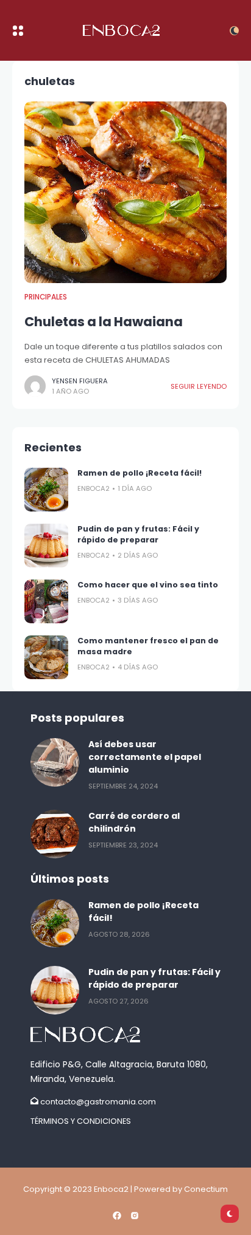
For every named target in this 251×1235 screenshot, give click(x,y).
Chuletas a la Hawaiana (103, 321)
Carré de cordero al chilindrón (134, 822)
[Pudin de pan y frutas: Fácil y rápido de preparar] (46, 545)
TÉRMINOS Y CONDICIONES (80, 1121)
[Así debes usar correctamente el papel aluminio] (54, 762)
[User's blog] (125, 1034)
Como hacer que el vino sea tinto (147, 585)
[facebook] (117, 1215)
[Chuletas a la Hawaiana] (125, 192)
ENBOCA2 (93, 488)
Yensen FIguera (80, 381)
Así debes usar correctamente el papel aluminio (144, 757)
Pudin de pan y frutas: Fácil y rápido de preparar (138, 534)
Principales (45, 297)
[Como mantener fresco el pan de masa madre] (46, 657)
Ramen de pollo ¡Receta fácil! (139, 473)
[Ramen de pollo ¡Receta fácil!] (46, 489)
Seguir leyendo (199, 386)
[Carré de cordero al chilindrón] (54, 834)
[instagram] (134, 1215)
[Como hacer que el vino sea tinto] (46, 601)
